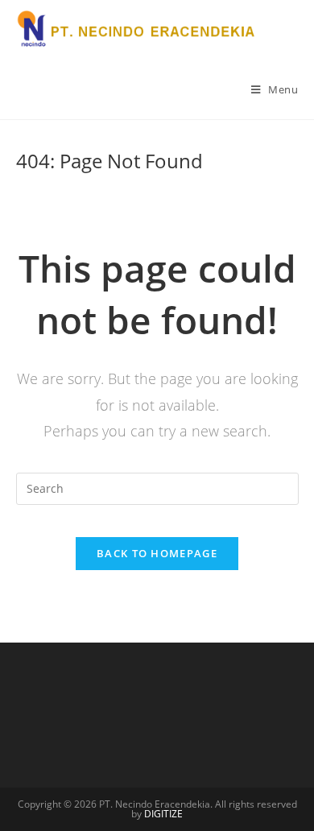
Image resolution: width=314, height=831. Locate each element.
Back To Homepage (157, 553)
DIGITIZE (163, 814)
